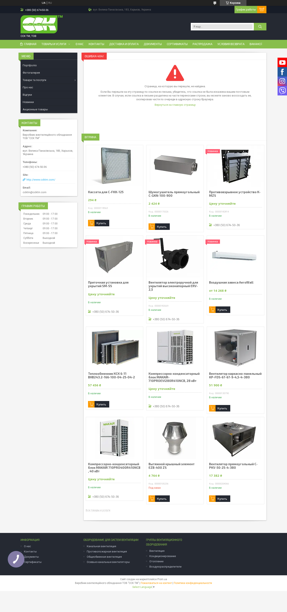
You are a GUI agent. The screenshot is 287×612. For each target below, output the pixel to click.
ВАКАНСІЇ (256, 44)
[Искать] (260, 26)
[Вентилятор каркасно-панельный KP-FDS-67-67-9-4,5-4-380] (235, 348)
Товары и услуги (53, 44)
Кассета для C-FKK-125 (106, 192)
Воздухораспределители (165, 566)
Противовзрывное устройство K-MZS (235, 193)
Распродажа (202, 44)
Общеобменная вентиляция (104, 556)
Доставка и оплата (124, 44)
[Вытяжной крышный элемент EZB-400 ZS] (175, 438)
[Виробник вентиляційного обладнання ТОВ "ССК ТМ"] (42, 24)
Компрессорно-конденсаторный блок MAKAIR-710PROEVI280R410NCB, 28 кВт (174, 377)
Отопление (156, 561)
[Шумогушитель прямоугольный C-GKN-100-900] (175, 166)
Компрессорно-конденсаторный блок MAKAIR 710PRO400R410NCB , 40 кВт (114, 467)
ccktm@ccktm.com (34, 192)
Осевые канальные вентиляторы (108, 562)
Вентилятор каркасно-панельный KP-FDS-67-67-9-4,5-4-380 (235, 375)
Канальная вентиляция (101, 546)
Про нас (28, 87)
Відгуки (27, 94)
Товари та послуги (34, 80)
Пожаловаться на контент (156, 583)
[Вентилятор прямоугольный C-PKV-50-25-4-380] (235, 438)
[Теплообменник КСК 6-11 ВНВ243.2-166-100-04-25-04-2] (114, 348)
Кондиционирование (162, 556)
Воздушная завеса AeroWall (231, 282)
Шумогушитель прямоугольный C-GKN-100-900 (174, 193)
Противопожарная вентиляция (107, 551)
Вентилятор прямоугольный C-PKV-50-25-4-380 (233, 465)
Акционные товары (35, 109)
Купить (101, 223)
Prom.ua (162, 579)
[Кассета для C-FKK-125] (114, 166)
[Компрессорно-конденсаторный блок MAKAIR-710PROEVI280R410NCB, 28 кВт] (175, 348)
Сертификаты (177, 44)
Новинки (28, 102)
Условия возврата (231, 44)
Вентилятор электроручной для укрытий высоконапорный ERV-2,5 (173, 286)
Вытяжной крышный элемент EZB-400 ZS (172, 465)
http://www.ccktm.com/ (40, 179)
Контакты (96, 44)
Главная (30, 44)
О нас (80, 44)
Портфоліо (30, 65)
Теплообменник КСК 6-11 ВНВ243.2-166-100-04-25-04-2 (111, 375)
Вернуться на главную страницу (175, 104)
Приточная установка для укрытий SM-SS (108, 284)
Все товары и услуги (98, 510)
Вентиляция (157, 550)
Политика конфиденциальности (193, 583)
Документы (153, 44)
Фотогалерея (31, 72)
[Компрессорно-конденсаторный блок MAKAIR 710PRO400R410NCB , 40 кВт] (114, 438)
